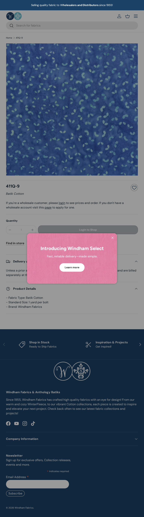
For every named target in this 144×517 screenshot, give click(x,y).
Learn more (72, 267)
